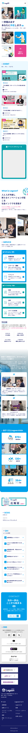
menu (25, 3)
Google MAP (4, 697)
